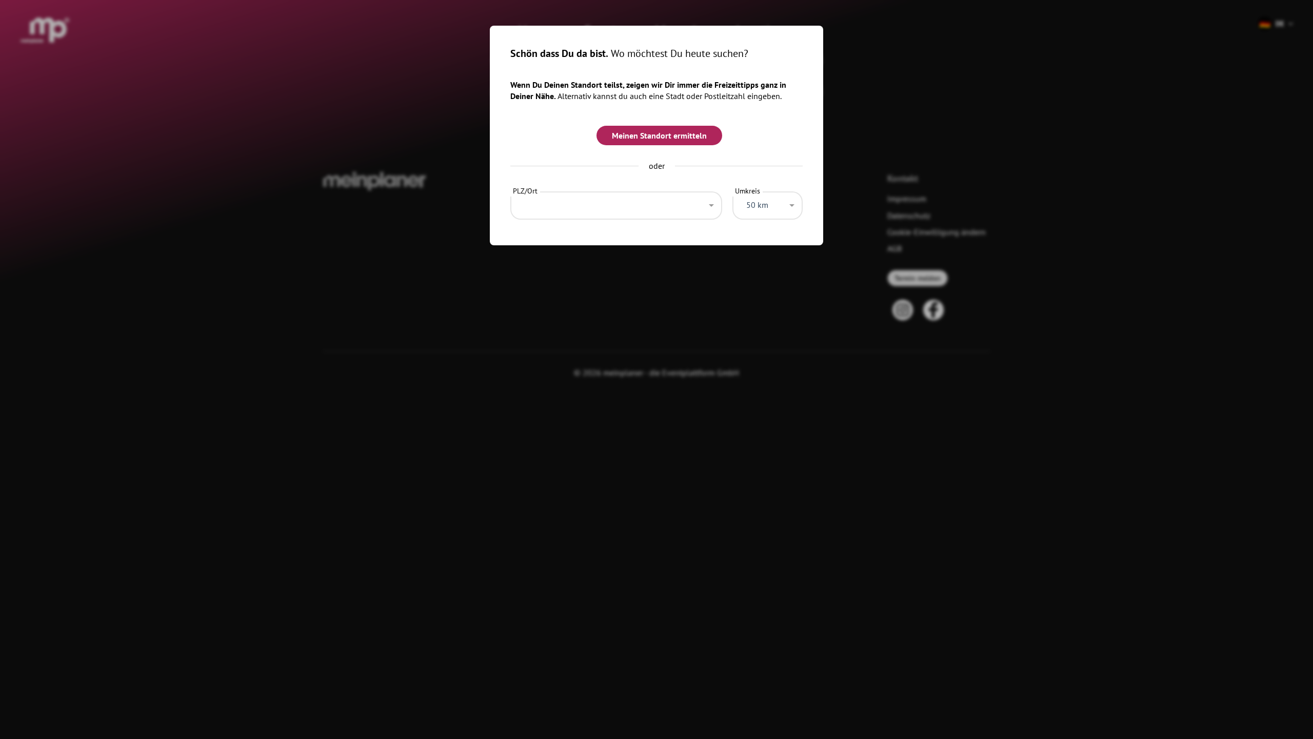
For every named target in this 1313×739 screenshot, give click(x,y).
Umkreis (747, 191)
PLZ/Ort (525, 191)
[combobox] (616, 202)
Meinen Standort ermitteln (659, 135)
